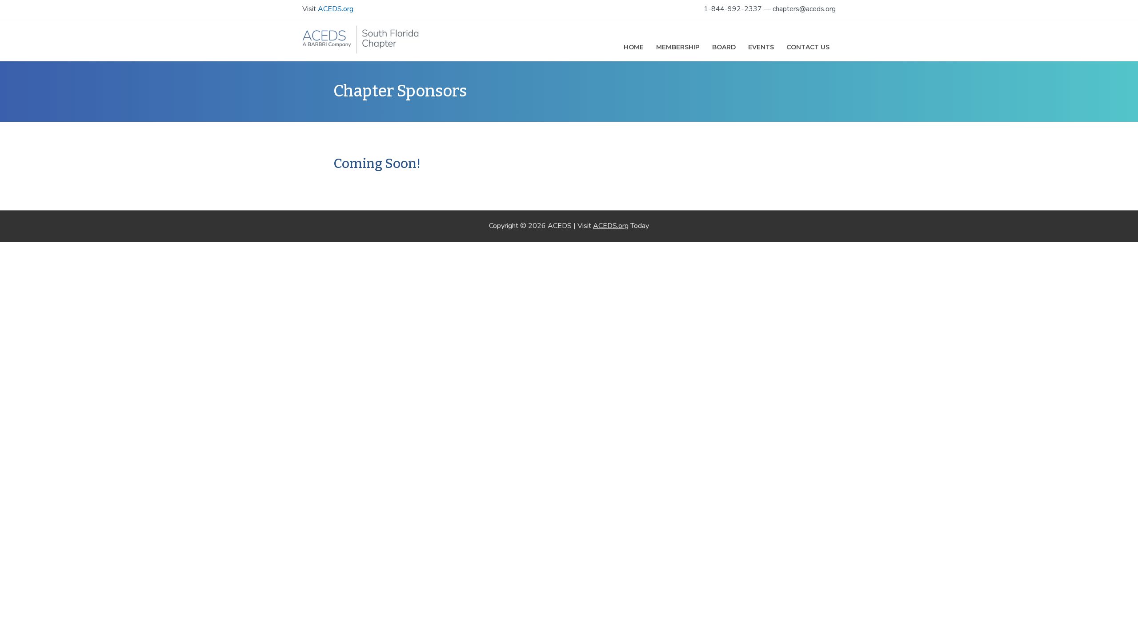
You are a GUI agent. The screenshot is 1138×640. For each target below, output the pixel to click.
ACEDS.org (335, 9)
